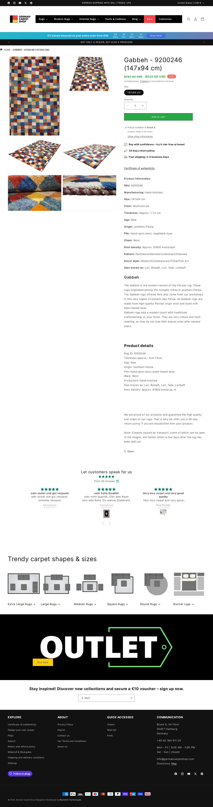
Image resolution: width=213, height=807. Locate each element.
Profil (110, 735)
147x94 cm (133, 92)
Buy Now (42, 662)
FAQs (10, 735)
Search (12, 741)
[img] (106, 476)
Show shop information (140, 136)
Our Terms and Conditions (72, 741)
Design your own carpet (21, 730)
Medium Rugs (83, 604)
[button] (188, 19)
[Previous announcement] (8, 42)
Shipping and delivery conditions (26, 757)
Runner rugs (181, 604)
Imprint (61, 730)
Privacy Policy (65, 724)
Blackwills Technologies (71, 800)
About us (62, 746)
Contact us (64, 735)
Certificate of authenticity (139, 168)
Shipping (144, 81)
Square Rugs (116, 604)
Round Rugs (148, 604)
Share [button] (130, 451)
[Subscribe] (131, 698)
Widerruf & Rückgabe (19, 752)
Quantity (128, 99)
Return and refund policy (21, 746)
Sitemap (12, 763)
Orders (111, 724)
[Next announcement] (204, 42)
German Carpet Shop (25, 800)
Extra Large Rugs (20, 604)
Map (174, 763)
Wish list (111, 730)
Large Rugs (49, 604)
